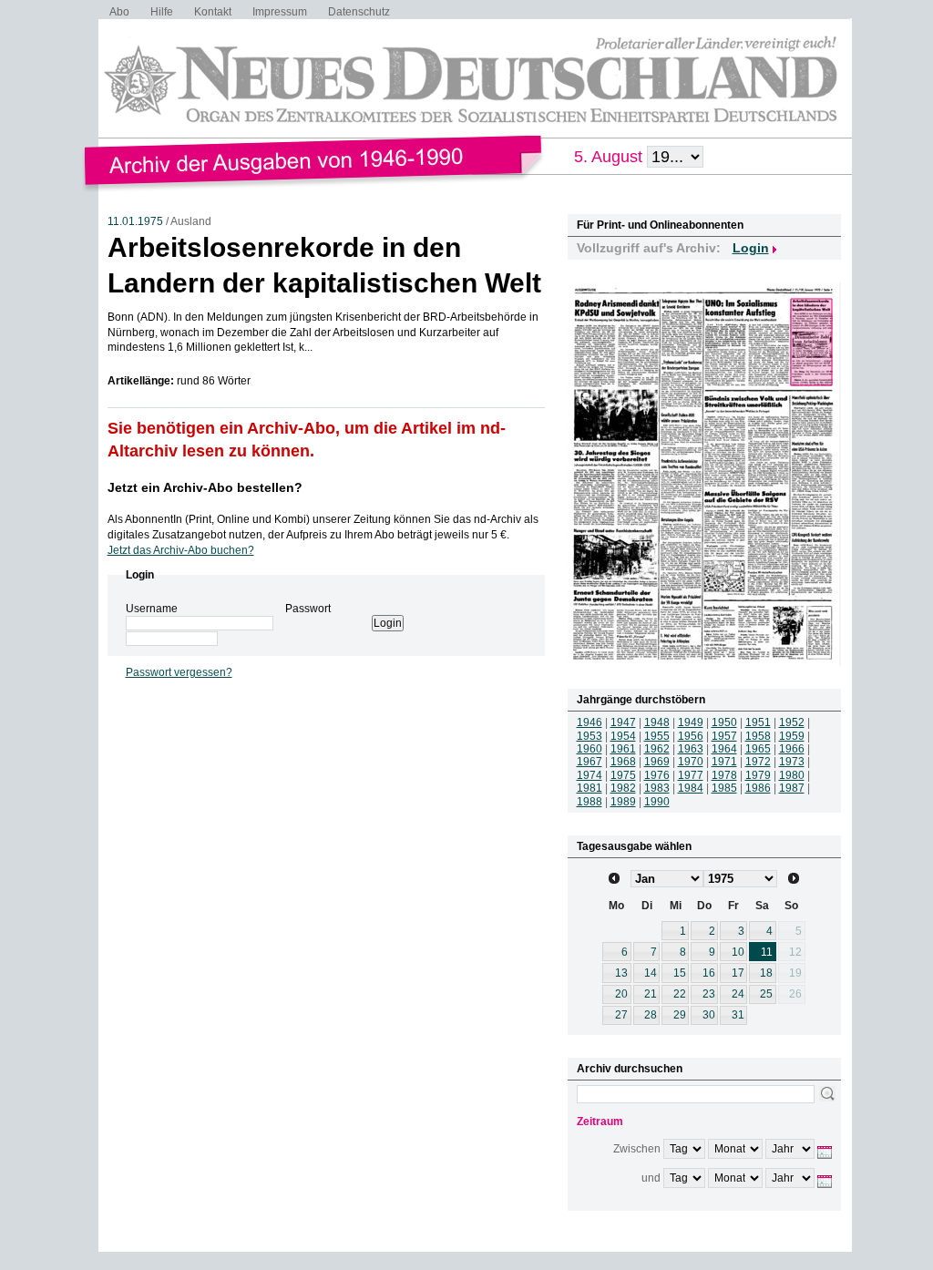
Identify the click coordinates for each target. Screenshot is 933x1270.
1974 (589, 775)
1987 (792, 788)
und (651, 1178)
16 (708, 973)
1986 (758, 788)
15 (679, 973)
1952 (792, 722)
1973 (792, 761)
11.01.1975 (135, 221)
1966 (792, 749)
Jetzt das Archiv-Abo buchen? (181, 550)
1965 (758, 749)
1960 (589, 749)
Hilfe (161, 11)
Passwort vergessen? (179, 672)
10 (738, 952)
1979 (758, 775)
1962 (657, 749)
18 (766, 973)
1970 (690, 761)
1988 (589, 801)
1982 (623, 788)
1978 (724, 775)
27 (621, 1015)
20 (621, 994)
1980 (792, 775)
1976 (657, 775)
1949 (690, 722)
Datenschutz (359, 11)
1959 (792, 736)
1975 (623, 775)
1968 (623, 761)
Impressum (279, 11)
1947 (623, 722)
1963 (690, 749)
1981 (589, 788)
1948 (657, 722)
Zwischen (637, 1148)
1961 (623, 749)
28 (650, 1015)
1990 (657, 801)
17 (738, 973)
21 (650, 994)
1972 (758, 761)
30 (708, 1015)
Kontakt (212, 11)
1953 (589, 736)
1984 (690, 788)
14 (650, 973)
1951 (758, 722)
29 (679, 1015)
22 (679, 994)
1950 (724, 722)
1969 (657, 761)
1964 (724, 749)
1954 (623, 736)
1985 (724, 788)
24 (738, 994)
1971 (724, 761)
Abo (119, 11)
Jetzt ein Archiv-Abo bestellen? (205, 487)
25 (766, 994)
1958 (758, 736)
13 (621, 973)
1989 (623, 801)
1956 (690, 736)
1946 (589, 722)
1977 (690, 775)
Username (152, 608)
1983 (657, 788)
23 (708, 994)
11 (767, 952)
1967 (589, 761)
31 (738, 1015)
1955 (657, 736)
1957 (724, 736)
